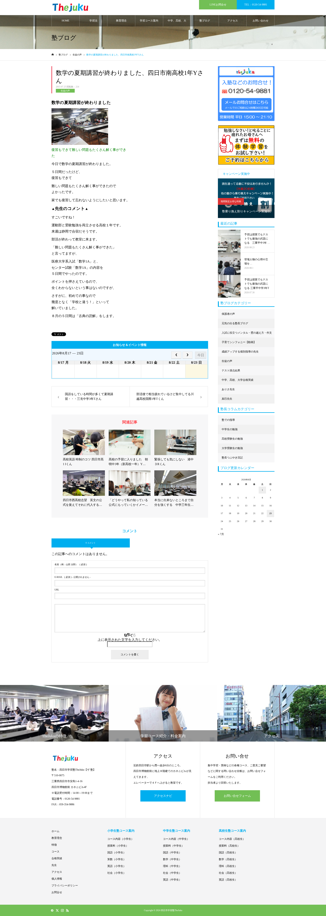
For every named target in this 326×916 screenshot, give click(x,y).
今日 (200, 355)
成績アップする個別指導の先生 (240, 351)
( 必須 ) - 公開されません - (73, 577)
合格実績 (57, 858)
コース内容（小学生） (120, 839)
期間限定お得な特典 (231, 201)
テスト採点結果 (231, 370)
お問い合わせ (260, 20)
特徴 (54, 844)
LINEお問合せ (218, 4)
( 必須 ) (71, 564)
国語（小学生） (116, 852)
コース (55, 851)
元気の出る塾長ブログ (235, 323)
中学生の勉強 (230, 429)
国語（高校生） (228, 852)
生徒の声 (65, 90)
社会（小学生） (116, 872)
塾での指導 (228, 419)
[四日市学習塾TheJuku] (70, 7)
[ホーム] (53, 54)
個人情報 (57, 878)
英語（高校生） (228, 879)
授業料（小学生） (117, 845)
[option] (246, 198)
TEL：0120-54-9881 (255, 4)
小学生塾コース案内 (121, 830)
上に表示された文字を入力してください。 (130, 640)
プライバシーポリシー (65, 885)
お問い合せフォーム (237, 795)
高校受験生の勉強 (232, 438)
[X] (57, 910)
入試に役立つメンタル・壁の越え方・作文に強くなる (247, 334)
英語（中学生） (172, 879)
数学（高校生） (228, 859)
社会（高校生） (228, 872)
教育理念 (121, 20)
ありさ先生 (228, 389)
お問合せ (57, 892)
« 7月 (221, 534)
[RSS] (67, 910)
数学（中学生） (172, 859)
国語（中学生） (172, 852)
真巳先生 (227, 398)
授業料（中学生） (173, 845)
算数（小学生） (116, 859)
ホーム (55, 831)
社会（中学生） (172, 872)
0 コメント (91, 543)
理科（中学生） (172, 866)
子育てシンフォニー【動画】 (239, 342)
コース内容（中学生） (176, 839)
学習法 (93, 20)
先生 (54, 865)
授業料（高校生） (229, 845)
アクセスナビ (163, 795)
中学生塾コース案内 (176, 830)
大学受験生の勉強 (232, 448)
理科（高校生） (228, 866)
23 (270, 513)
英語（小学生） (116, 866)
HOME (65, 20)
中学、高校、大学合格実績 (177, 22)
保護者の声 (228, 313)
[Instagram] (62, 910)
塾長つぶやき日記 (232, 457)
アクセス (232, 20)
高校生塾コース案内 (232, 830)
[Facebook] (52, 910)
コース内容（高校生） (232, 839)
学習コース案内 (149, 20)
